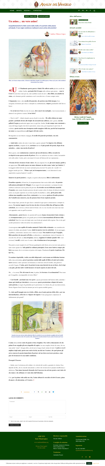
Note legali (44, 446)
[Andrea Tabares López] (47, 34)
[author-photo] (80, 36)
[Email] (45, 392)
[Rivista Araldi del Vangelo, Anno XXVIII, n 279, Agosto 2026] (83, 97)
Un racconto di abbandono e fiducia (87, 32)
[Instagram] (85, 456)
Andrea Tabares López (58, 34)
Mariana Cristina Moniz (86, 44)
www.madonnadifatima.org (41, 442)
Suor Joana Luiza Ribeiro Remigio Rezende (87, 64)
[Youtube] (89, 456)
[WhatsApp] (42, 392)
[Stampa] (49, 392)
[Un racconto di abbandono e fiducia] (74, 33)
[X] (38, 392)
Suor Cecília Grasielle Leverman (88, 36)
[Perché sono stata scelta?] (74, 51)
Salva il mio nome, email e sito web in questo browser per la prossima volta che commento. (32, 421)
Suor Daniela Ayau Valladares (87, 52)
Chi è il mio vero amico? (86, 69)
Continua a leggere (83, 123)
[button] (94, 11)
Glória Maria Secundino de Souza (88, 71)
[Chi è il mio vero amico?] (74, 70)
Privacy (38, 446)
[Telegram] (53, 392)
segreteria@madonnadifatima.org (84, 450)
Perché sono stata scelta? (86, 50)
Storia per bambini (44, 16)
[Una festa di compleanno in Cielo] (74, 59)
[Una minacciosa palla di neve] (74, 43)
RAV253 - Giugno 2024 (30, 16)
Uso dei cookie (41, 448)
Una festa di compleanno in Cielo (87, 59)
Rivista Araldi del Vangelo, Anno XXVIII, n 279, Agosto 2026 (83, 118)
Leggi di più (96, 463)
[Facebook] (34, 392)
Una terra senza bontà (85, 22)
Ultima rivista (74, 77)
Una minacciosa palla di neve (87, 41)
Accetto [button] (89, 463)
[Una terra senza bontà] (74, 22)
